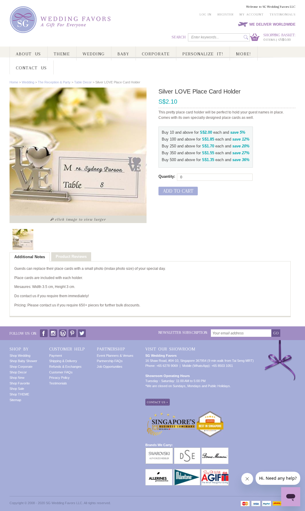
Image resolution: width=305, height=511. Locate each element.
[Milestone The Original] (186, 471)
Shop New (17, 377)
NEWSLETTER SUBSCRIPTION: (183, 332)
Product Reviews (71, 256)
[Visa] (256, 504)
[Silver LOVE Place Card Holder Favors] (23, 239)
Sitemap (15, 400)
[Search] (246, 37)
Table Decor (83, 82)
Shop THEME (19, 394)
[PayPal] (266, 504)
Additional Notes (29, 257)
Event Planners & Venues (115, 355)
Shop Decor (18, 372)
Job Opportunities (109, 366)
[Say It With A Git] (215, 471)
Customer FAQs (61, 372)
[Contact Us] (157, 401)
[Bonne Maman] (214, 450)
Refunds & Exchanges (65, 366)
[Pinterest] (72, 332)
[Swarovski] (159, 450)
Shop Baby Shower (23, 361)
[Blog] (63, 332)
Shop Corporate (21, 366)
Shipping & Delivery (63, 361)
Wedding (28, 82)
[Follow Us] (53, 332)
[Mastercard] (245, 504)
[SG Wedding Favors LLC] (61, 20)
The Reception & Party (54, 82)
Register (225, 14)
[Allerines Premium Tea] (158, 471)
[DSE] (187, 450)
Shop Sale (17, 388)
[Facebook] (44, 332)
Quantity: (166, 176)
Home (14, 82)
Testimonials (282, 14)
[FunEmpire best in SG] (210, 413)
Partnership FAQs (110, 361)
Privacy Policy (59, 377)
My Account (251, 14)
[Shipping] (277, 504)
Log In (205, 14)
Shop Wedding (20, 355)
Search (179, 37)
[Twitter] (82, 332)
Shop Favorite (20, 383)
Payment (55, 355)
